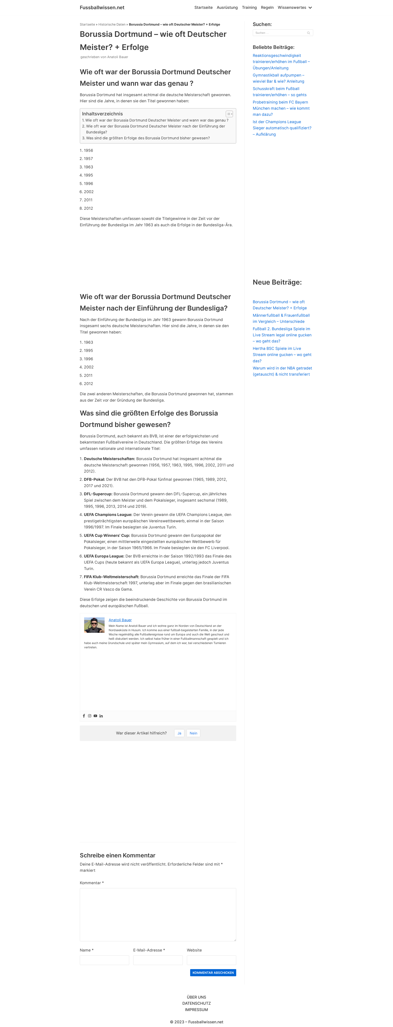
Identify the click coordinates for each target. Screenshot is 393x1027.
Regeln (267, 7)
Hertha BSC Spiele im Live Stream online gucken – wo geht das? (282, 354)
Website (194, 950)
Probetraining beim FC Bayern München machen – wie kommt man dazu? (281, 108)
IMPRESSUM (196, 1009)
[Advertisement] (158, 260)
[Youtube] (95, 716)
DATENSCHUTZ (196, 1003)
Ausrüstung (227, 7)
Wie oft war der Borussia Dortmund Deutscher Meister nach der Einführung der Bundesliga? (155, 129)
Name (87, 950)
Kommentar (92, 883)
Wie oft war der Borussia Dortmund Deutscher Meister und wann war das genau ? (156, 120)
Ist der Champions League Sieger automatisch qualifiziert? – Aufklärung (282, 128)
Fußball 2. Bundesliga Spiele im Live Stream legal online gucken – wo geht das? (282, 335)
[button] (227, 113)
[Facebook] (84, 716)
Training (249, 7)
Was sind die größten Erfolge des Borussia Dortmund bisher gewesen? (148, 138)
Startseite (203, 7)
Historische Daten (111, 24)
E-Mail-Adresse (149, 950)
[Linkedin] (101, 716)
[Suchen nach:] (283, 32)
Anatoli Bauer (117, 57)
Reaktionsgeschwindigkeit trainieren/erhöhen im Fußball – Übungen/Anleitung (281, 61)
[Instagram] (89, 716)
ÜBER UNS (196, 997)
